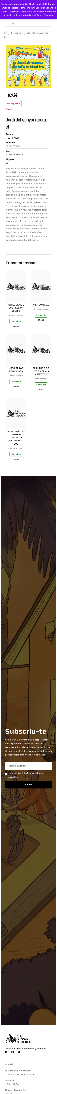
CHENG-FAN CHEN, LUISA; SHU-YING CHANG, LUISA (15, 448)
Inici (6, 33)
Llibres (13, 33)
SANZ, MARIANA (41, 379)
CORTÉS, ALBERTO (16, 376)
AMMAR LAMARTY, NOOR (16, 315)
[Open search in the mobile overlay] (28, 23)
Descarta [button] (49, 15)
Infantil (20, 33)
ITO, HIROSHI (12, 138)
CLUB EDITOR (13, 146)
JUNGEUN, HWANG (41, 309)
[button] (26, 245)
